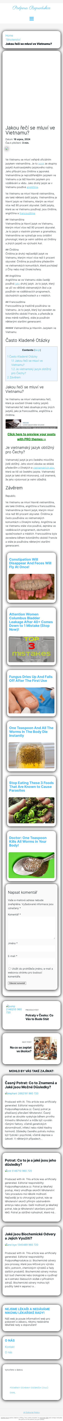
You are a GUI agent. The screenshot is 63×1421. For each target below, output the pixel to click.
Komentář (14, 914)
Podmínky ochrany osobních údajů (29, 1388)
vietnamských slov (43, 467)
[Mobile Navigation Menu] (31, 19)
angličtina (32, 187)
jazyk (41, 163)
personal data (44, 1418)
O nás (8, 1352)
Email (12, 1392)
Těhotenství (13, 39)
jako (17, 283)
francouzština (27, 213)
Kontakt (10, 1346)
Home (9, 35)
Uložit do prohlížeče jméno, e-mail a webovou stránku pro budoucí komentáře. (30, 972)
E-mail (12, 956)
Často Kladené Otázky (22, 356)
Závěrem (14, 377)
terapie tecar (5, 1418)
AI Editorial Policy (31, 1412)
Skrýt (37, 350)
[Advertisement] (31, 91)
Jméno (13, 943)
